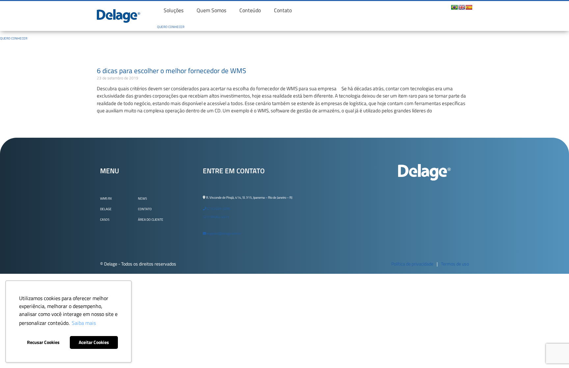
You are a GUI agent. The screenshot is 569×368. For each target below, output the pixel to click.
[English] (461, 7)
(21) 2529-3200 (218, 208)
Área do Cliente (150, 219)
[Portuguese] (454, 7)
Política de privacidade (412, 263)
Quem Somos (211, 10)
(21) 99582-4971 (216, 216)
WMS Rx (106, 198)
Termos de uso (455, 263)
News (142, 198)
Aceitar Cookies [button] (94, 342)
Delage (106, 209)
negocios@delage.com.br (223, 233)
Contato (283, 10)
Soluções (173, 10)
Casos (104, 219)
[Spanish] (469, 7)
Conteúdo (250, 10)
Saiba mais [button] (84, 323)
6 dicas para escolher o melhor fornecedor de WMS (171, 70)
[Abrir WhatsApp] (552, 351)
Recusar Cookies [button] (43, 342)
